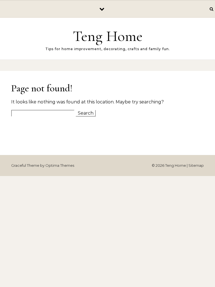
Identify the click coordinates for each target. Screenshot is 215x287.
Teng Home (107, 36)
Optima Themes (59, 165)
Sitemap (196, 165)
